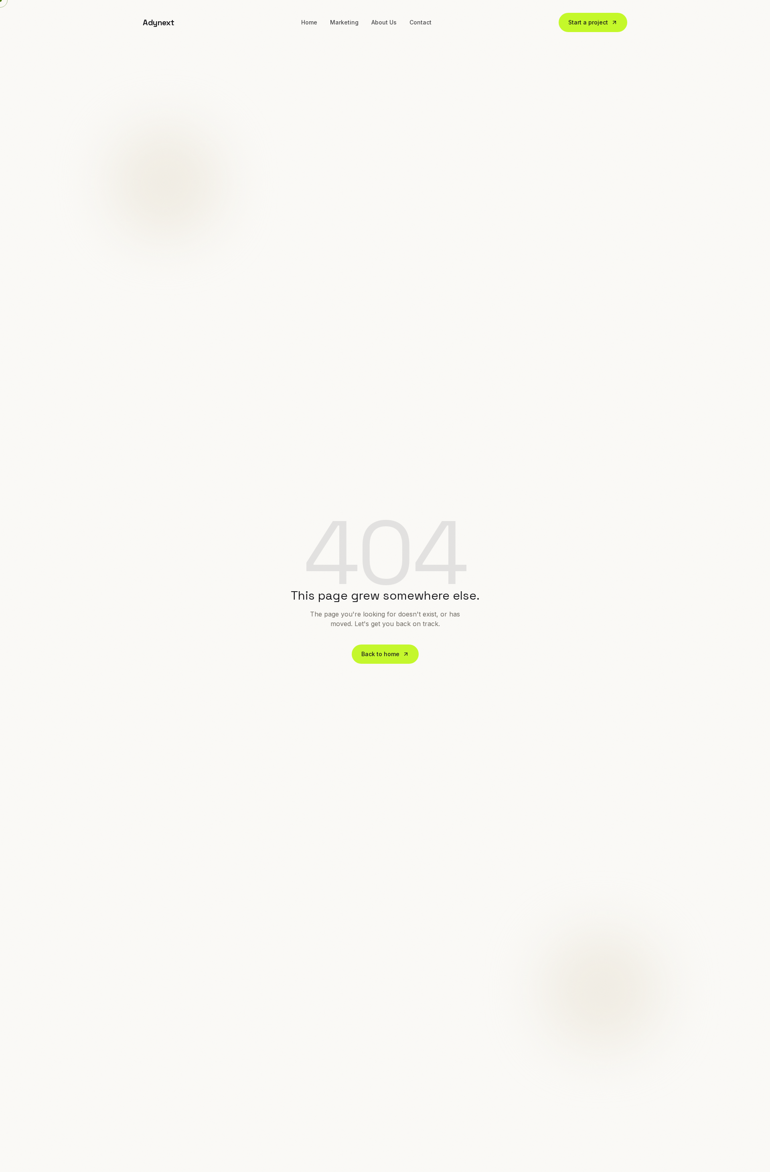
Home (309, 22)
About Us (384, 22)
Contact (420, 22)
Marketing (344, 22)
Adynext (158, 22)
